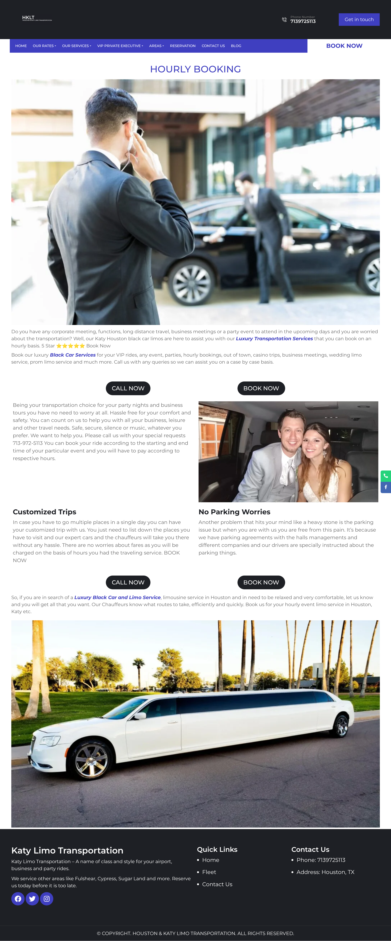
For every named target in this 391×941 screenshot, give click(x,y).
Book (17, 355)
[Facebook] (18, 898)
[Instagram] (46, 898)
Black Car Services (73, 355)
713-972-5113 (28, 443)
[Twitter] (32, 898)
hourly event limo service (314, 604)
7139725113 (303, 21)
